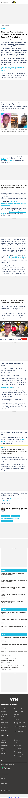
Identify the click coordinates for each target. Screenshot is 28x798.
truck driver (10, 161)
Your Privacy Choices (15, 797)
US (1, 576)
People (7, 25)
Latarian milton (5, 518)
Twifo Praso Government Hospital (13, 213)
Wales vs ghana (15, 518)
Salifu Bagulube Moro (16, 39)
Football (2, 590)
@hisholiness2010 (7, 387)
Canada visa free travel (7, 520)
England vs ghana (15, 516)
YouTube (3, 159)
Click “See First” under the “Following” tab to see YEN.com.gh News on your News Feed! (13, 203)
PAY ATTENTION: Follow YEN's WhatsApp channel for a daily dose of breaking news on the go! (13, 68)
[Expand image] (26, 114)
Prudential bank (5, 516)
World (2, 583)
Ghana (23, 257)
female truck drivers (13, 257)
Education (3, 597)
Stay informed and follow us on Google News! (13, 499)
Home (2, 25)
